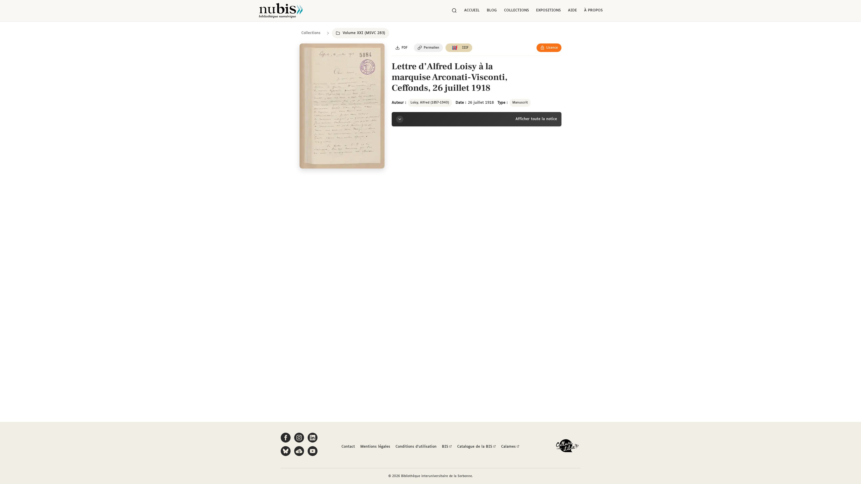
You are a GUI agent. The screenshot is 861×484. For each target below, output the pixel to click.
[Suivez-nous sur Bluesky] (286, 451)
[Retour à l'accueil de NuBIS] (280, 10)
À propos (593, 10)
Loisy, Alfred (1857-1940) (430, 102)
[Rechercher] (454, 10)
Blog (492, 10)
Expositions (548, 10)
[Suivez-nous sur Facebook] (286, 438)
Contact (348, 447)
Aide (572, 10)
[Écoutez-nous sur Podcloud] (299, 451)
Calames (508, 447)
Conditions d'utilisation (416, 447)
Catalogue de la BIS (474, 447)
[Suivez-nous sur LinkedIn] (312, 438)
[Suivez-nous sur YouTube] (312, 451)
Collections (516, 10)
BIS (445, 447)
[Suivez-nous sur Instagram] (299, 438)
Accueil (472, 10)
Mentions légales (375, 447)
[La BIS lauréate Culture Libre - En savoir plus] (567, 447)
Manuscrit (520, 102)
